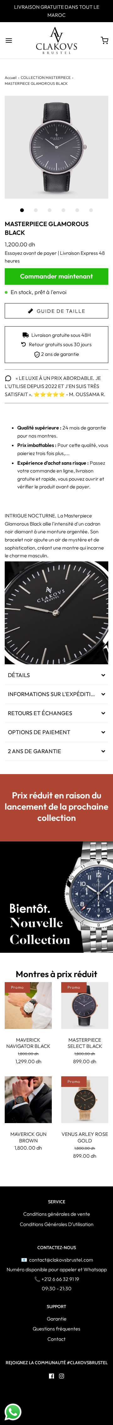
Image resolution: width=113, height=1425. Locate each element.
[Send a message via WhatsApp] (13, 1412)
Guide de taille (60, 311)
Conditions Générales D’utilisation (57, 1224)
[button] (56, 147)
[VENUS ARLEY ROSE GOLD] (84, 1099)
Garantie (57, 1319)
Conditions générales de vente (56, 1214)
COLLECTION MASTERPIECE (46, 77)
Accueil (11, 77)
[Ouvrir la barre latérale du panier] (104, 40)
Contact (56, 1339)
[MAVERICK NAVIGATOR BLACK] (28, 1005)
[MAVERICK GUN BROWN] (28, 1099)
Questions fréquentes (56, 1329)
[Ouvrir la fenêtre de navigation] (8, 40)
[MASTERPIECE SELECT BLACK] (84, 1005)
